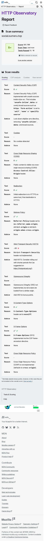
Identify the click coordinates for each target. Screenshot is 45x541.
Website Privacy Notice (10, 524)
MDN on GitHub (8, 482)
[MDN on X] (10, 427)
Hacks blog (6, 511)
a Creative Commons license (17, 537)
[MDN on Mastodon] (14, 427)
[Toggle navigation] (41, 2)
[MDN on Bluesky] (6, 427)
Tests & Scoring (9, 394)
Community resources (10, 471)
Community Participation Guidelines (22, 527)
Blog (3, 441)
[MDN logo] (6, 417)
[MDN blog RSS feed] (18, 427)
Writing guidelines (8, 474)
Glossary (5, 507)
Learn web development (11, 496)
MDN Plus (5, 453)
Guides (4, 500)
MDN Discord (7, 478)
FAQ (5, 399)
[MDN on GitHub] (3, 427)
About (4, 438)
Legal (4, 527)
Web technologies (8, 492)
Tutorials (5, 504)
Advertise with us (8, 449)
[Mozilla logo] (8, 519)
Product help (6, 457)
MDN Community (8, 467)
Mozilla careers (7, 445)
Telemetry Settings (30, 524)
